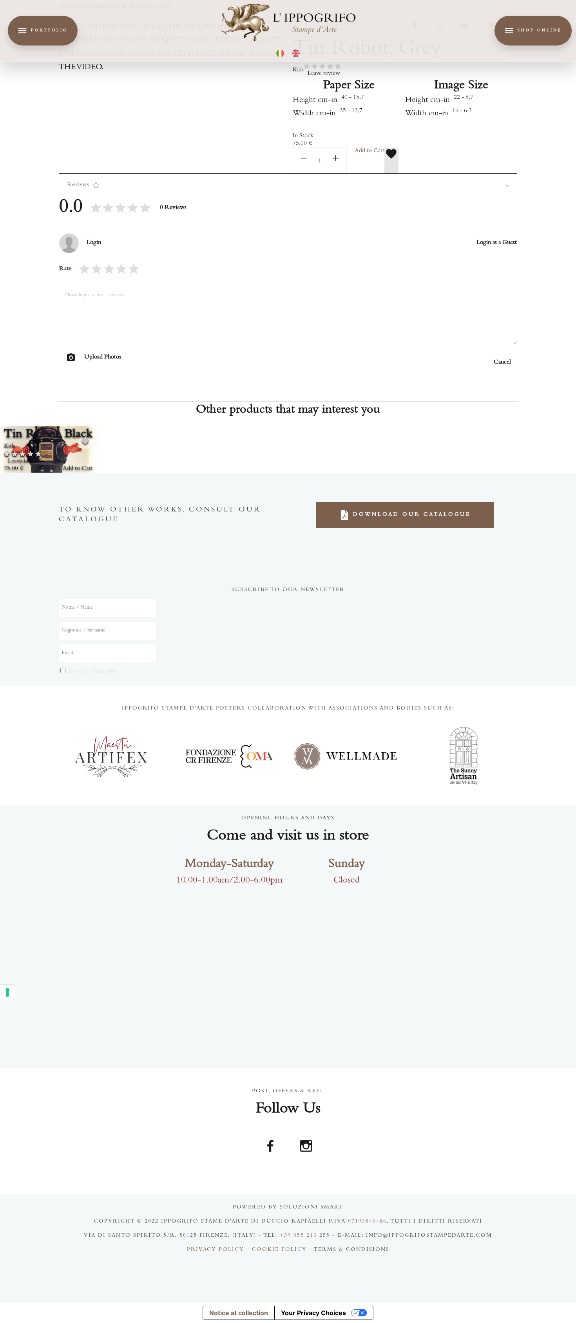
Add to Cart (369, 151)
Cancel (502, 362)
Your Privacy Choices (313, 1313)
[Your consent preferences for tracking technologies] (7, 992)
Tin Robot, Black (48, 434)
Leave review (324, 74)
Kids (298, 70)
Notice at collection (238, 1313)
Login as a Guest (496, 243)
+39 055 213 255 (305, 1236)
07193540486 (367, 1222)
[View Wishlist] (391, 160)
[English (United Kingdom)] (296, 53)
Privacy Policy (215, 1250)
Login (94, 243)
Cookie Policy (279, 1250)
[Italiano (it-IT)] (280, 53)
